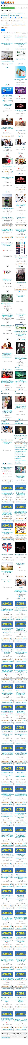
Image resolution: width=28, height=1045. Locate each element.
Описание (24, 18)
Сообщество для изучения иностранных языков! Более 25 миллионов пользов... (20, 333)
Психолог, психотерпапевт (19, 368)
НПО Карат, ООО (21, 598)
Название (3, 23)
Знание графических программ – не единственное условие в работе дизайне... (21, 651)
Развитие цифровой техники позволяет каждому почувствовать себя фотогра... (20, 939)
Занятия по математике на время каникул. (7, 326)
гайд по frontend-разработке (7, 36)
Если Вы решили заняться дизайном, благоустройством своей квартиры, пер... (20, 672)
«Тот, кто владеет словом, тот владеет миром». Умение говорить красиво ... (20, 609)
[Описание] (16, 49)
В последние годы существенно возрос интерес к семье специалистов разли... (7, 512)
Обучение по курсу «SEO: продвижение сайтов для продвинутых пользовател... (7, 651)
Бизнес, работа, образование (16, 13)
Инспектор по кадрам (20, 147)
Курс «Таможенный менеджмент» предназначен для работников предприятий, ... (20, 631)
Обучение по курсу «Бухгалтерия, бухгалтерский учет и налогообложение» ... (20, 856)
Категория (3, 13)
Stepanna (10, 369)
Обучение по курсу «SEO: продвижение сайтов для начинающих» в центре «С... (7, 876)
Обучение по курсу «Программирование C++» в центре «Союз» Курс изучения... (7, 493)
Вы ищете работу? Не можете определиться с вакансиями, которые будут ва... (7, 733)
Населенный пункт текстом (19, 25)
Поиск (18, 7)
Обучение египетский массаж (20, 111)
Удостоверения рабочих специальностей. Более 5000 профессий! (7, 244)
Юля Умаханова (22, 483)
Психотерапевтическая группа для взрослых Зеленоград (20, 230)
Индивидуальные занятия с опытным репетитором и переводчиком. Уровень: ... (20, 437)
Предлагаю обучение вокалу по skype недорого (7, 218)
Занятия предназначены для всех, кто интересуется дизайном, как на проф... (21, 815)
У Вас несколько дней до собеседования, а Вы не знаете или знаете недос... (20, 979)
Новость (19, 18)
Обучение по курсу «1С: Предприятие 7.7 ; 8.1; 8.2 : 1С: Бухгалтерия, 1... (7, 856)
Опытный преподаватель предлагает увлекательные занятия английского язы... (7, 469)
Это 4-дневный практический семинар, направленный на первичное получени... (20, 774)
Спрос (13, 18)
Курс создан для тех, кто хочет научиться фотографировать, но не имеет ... (7, 999)
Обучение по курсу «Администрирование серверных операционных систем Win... (20, 876)
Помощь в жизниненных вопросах (21, 555)
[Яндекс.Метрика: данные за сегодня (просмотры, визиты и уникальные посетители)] (25, 1035)
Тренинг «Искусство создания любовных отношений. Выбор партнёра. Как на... (7, 411)
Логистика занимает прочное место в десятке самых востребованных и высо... (21, 794)
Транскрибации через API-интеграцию (20, 44)
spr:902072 (7, 483)
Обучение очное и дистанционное (7, 105)
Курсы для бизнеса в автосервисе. (21, 283)
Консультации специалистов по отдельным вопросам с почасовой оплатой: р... (21, 713)
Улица (2, 27)
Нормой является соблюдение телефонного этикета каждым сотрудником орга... (7, 794)
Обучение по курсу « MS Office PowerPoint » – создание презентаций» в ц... (7, 897)
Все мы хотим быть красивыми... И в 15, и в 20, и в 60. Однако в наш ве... (21, 1019)
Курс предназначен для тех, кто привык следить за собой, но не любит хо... (7, 1019)
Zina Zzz (23, 84)
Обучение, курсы (14, 15)
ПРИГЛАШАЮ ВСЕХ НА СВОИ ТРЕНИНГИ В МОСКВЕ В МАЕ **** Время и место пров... (21, 406)
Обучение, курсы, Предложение (20, 564)
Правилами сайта (5, 1037)
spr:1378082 (23, 49)
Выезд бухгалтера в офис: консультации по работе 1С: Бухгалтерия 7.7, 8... (20, 918)
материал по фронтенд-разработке (7, 44)
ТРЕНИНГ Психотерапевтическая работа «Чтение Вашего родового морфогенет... (21, 382)
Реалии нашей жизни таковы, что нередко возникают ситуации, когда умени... (7, 939)
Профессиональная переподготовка (7, 279)
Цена (8, 23)
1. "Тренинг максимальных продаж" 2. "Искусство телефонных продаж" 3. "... (7, 753)
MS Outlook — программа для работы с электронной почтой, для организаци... (7, 979)
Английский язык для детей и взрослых (21, 204)
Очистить (16, 20)
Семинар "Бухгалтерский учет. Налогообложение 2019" (21, 257)
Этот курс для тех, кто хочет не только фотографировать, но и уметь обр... (21, 999)
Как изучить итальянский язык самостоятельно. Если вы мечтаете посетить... (7, 441)
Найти (2, 30)
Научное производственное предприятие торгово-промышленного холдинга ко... (20, 590)
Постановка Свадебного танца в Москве (7, 572)
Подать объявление (7, 7)
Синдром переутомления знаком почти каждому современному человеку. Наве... (20, 733)
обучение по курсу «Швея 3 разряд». (7, 178)
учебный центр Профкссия (20, 185)
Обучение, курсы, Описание (20, 295)
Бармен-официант (7, 166)
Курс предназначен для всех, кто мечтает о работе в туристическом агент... (7, 815)
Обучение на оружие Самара (21, 314)
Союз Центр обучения (7, 501)
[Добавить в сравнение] (7, 40)
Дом (6, 27)
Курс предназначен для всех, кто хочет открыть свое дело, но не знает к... (7, 713)
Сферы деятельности (16, 23)
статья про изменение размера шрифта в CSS (21, 36)
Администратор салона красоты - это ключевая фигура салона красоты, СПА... (7, 774)
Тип (24, 23)
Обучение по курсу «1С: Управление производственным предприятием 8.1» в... (21, 835)
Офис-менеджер (7, 147)
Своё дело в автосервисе (7, 208)
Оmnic (7, 67)
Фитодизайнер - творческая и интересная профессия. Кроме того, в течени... (7, 959)
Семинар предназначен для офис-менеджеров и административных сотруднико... (21, 753)
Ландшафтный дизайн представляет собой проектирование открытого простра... (7, 672)
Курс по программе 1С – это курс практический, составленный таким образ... (7, 918)
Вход (26, 7)
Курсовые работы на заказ (20, 79)
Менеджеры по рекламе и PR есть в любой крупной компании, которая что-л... (7, 609)
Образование (4, 15)
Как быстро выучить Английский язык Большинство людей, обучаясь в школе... (7, 355)
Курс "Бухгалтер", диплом (20, 535)
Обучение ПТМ (20, 95)
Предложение (6, 18)
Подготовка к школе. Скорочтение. (21, 218)
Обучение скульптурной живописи (7, 304)
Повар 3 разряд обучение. (20, 166)
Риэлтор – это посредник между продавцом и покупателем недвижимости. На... (7, 630)
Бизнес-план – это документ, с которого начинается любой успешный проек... (21, 692)
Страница (3, 32)
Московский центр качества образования (7, 96)
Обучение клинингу (20, 59)
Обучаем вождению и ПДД (7, 61)
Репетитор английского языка (7, 555)
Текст (21, 20)
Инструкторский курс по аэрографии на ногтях (7, 229)
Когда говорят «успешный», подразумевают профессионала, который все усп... (20, 898)
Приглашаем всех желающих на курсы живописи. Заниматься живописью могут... (7, 692)
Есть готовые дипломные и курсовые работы (7, 580)
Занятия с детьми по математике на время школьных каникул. (7, 315)
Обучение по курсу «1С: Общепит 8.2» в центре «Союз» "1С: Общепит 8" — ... (7, 835)
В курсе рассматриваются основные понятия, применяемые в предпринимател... (20, 493)
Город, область (6, 25)
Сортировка (19, 32)
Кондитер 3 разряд (20, 130)
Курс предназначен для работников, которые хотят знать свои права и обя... (20, 512)
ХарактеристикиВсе (7, 20)
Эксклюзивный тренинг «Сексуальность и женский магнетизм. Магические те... (7, 381)
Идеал (23, 339)
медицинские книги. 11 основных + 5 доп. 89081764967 (20, 476)
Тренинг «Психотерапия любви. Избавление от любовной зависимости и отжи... (21, 357)
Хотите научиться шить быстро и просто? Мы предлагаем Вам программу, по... (20, 959)
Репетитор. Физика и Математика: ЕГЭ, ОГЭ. (7, 128)
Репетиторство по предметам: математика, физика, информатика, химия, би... (7, 531)
